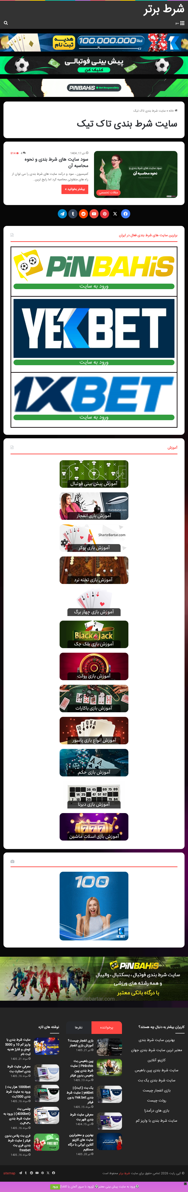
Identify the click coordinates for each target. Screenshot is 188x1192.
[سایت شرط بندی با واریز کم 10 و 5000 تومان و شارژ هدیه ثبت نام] (46, 1046)
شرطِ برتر (124, 1173)
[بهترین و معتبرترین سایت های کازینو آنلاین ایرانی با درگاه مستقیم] (109, 1141)
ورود (55, 1186)
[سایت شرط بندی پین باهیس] (94, 978)
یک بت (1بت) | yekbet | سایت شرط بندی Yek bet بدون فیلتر (79, 1095)
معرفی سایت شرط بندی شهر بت (81, 1117)
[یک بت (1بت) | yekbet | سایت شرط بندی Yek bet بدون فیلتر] (109, 1094)
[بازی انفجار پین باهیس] (94, 87)
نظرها (79, 1027)
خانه (172, 110)
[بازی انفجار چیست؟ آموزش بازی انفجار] (109, 1047)
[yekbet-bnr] (94, 42)
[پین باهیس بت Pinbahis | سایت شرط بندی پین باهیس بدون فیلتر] (109, 1067)
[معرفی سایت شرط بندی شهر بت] (109, 1121)
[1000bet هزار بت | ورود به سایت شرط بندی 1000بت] (46, 1093)
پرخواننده (106, 1027)
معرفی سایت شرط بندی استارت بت (18, 1069)
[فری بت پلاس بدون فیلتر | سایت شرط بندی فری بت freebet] (46, 1142)
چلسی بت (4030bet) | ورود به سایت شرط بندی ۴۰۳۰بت (16, 1116)
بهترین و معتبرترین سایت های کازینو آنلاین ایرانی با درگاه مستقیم (80, 1142)
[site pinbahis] (94, 65)
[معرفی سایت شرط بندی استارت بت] (46, 1073)
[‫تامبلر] (72, 213)
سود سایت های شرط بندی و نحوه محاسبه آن (56, 163)
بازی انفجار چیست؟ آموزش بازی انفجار (80, 1043)
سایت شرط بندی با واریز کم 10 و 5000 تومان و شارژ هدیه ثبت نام (17, 1047)
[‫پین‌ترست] (104, 213)
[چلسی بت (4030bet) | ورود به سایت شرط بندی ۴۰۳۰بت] (46, 1115)
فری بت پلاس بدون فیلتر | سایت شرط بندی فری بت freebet (17, 1143)
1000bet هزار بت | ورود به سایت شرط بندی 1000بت (17, 1091)
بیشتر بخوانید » (75, 189)
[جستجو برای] (5, 23)
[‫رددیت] (83, 213)
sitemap (9, 1173)
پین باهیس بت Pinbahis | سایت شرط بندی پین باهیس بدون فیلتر (81, 1068)
